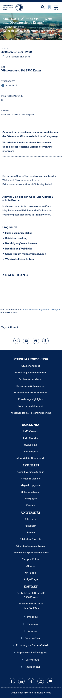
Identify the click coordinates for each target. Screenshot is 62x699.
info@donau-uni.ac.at (31, 603)
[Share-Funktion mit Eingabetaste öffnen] (16, 341)
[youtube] (50, 681)
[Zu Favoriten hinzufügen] (45, 341)
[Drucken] (36, 341)
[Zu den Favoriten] (49, 7)
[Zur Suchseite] (43, 7)
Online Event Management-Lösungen (41, 309)
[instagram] (40, 681)
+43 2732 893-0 (30, 607)
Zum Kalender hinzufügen (18, 56)
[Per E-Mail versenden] (26, 341)
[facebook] (12, 681)
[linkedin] (21, 681)
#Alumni (13, 327)
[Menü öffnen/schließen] (56, 8)
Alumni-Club (11, 85)
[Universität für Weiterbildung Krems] (14, 7)
